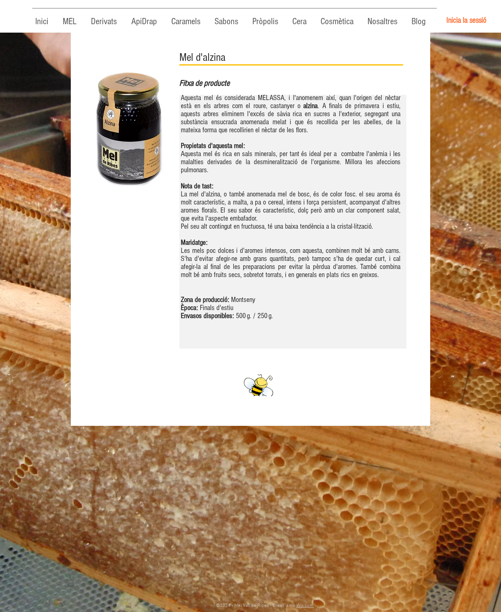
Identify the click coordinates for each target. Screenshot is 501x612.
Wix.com (305, 606)
